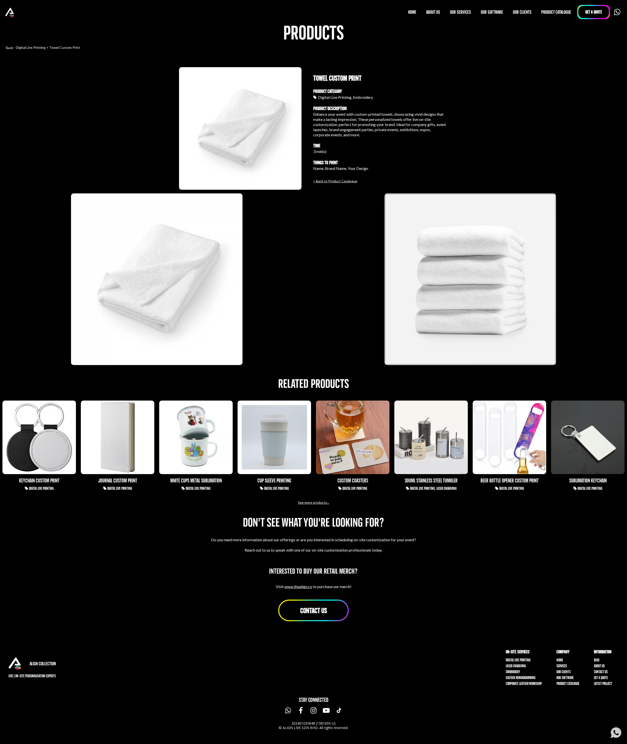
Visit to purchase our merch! (313, 586)
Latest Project (603, 683)
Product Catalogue (567, 683)
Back (9, 48)
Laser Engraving (516, 666)
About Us (599, 666)
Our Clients (563, 671)
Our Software (565, 677)
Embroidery (513, 671)
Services (561, 666)
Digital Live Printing (518, 660)
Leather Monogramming (520, 677)
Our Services (460, 12)
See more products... (313, 502)
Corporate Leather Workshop (524, 683)
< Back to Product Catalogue (335, 181)
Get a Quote (601, 677)
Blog (596, 660)
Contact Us (313, 610)
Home (559, 660)
